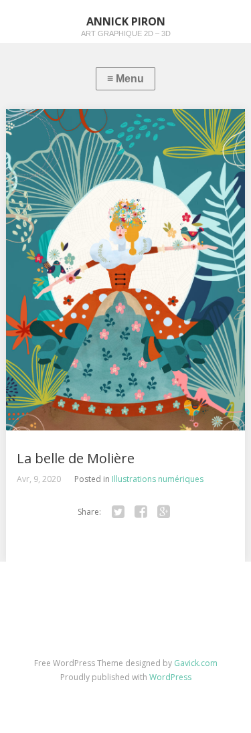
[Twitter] (118, 512)
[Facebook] (141, 512)
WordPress (170, 677)
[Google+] (164, 512)
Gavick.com (196, 663)
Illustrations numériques (157, 479)
